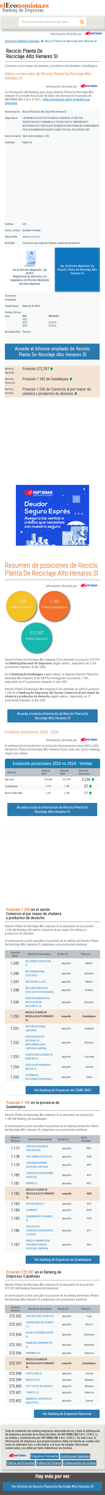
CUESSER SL (32, 1210)
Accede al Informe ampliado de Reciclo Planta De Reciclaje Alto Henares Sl (52, 351)
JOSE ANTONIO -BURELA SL (40, 1316)
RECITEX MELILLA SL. (36, 981)
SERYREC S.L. (32, 1183)
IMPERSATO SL (33, 1353)
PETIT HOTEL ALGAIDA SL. (39, 1386)
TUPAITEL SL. (33, 1392)
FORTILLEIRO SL (34, 1373)
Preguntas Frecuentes (44, 1456)
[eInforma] (17, 1453)
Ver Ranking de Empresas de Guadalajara (62, 1259)
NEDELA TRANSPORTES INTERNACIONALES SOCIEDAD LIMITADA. (38, 1244)
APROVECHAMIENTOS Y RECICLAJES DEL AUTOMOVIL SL (37, 1002)
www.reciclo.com (31, 236)
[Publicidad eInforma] (52, 544)
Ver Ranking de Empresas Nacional (66, 1414)
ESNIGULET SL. (33, 1380)
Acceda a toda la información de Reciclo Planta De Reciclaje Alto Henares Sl (52, 716)
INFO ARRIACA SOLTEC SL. (39, 1156)
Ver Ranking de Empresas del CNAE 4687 (62, 1090)
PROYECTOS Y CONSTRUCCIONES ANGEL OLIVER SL (39, 1230)
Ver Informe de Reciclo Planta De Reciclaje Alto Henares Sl (52, 1486)
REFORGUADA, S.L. (36, 1203)
